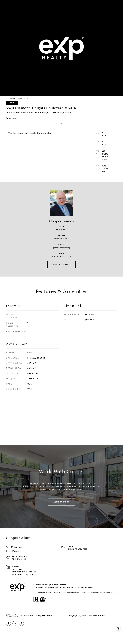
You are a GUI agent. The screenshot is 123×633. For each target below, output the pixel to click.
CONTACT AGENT (61, 265)
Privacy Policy (97, 615)
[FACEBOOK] (8, 623)
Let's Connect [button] (61, 502)
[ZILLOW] (21, 623)
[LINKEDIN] (14, 623)
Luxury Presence (43, 615)
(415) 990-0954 (61, 238)
